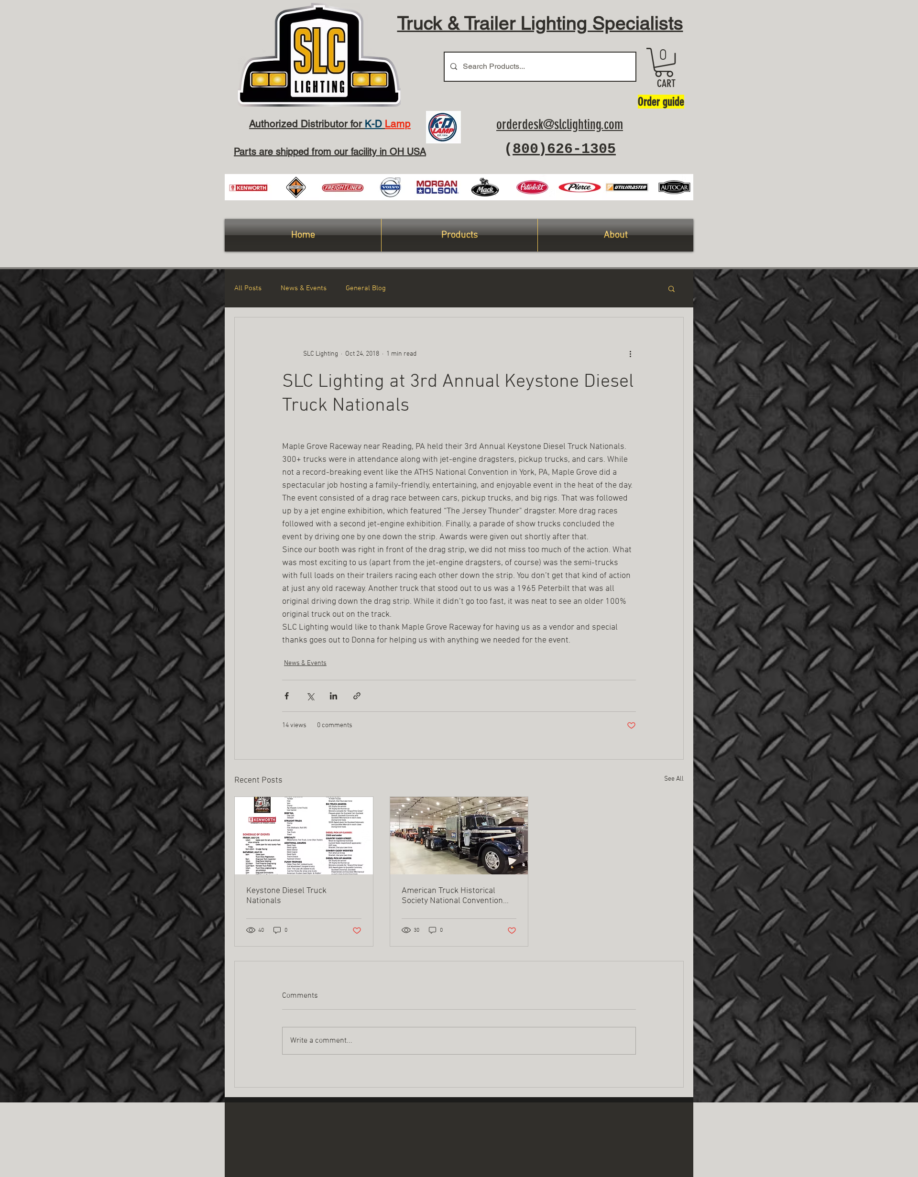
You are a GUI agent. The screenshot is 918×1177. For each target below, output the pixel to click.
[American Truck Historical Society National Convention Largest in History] (459, 835)
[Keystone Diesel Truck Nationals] (304, 835)
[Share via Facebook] (286, 695)
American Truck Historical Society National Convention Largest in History (452, 896)
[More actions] (630, 354)
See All (674, 779)
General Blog (366, 288)
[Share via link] (356, 695)
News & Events (304, 288)
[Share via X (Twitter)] (310, 695)
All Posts (248, 288)
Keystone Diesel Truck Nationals (286, 896)
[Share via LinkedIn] (333, 695)
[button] (663, 62)
